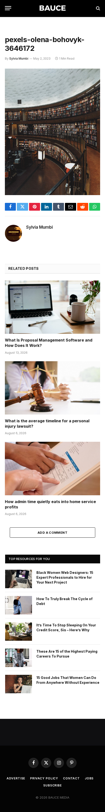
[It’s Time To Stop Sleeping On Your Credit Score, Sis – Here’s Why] (18, 631)
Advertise (16, 778)
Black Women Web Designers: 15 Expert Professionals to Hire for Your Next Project (64, 577)
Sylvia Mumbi (18, 58)
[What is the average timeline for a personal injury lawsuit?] (52, 388)
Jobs (89, 778)
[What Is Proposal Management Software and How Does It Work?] (52, 307)
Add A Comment (52, 532)
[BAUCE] (52, 8)
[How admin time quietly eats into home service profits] (52, 468)
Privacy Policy (44, 778)
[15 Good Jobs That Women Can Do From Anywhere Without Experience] (18, 684)
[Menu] (8, 8)
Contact (71, 778)
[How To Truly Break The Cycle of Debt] (18, 605)
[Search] (97, 8)
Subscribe (52, 785)
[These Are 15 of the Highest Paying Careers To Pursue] (18, 658)
